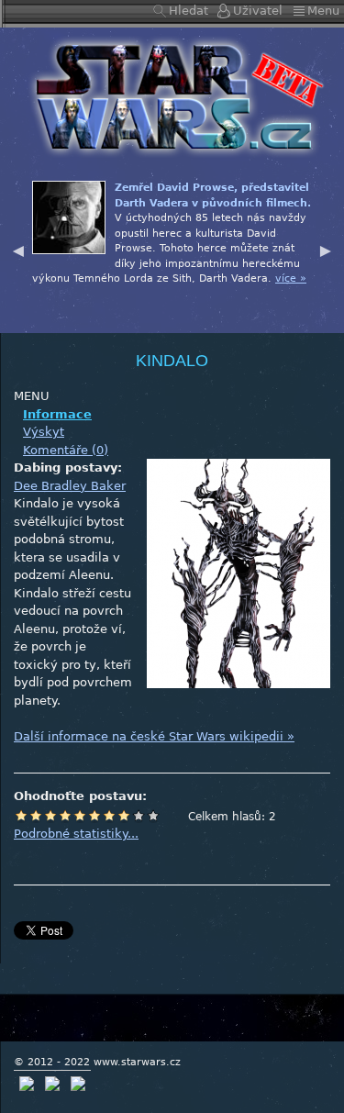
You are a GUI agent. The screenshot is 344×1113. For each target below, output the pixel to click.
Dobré (109, 815)
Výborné (124, 815)
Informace (57, 414)
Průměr (79, 815)
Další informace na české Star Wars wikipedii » (154, 736)
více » (290, 278)
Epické (153, 815)
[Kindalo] (172, 96)
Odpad (21, 815)
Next (325, 248)
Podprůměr (65, 815)
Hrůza (35, 815)
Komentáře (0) (65, 450)
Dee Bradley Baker (70, 486)
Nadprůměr (94, 815)
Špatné (50, 815)
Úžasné (138, 815)
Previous (18, 248)
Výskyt (43, 432)
